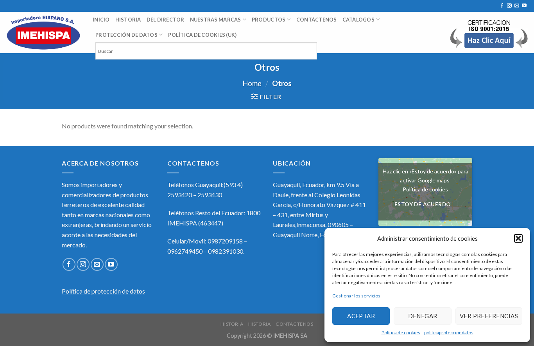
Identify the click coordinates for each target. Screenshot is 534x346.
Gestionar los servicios (356, 296)
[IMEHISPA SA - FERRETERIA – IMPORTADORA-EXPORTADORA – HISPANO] (43, 32)
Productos (268, 19)
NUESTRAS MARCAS (215, 19)
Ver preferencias (489, 315)
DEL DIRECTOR (166, 19)
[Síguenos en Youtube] (524, 6)
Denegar (422, 315)
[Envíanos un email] (516, 6)
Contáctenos (316, 19)
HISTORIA (128, 19)
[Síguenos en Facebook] (502, 6)
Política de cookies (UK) (202, 35)
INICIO (101, 19)
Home (252, 83)
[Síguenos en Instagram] (509, 6)
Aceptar (361, 315)
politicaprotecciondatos (448, 332)
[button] (518, 238)
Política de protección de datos (103, 291)
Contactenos (295, 324)
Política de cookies (401, 332)
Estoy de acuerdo (422, 205)
